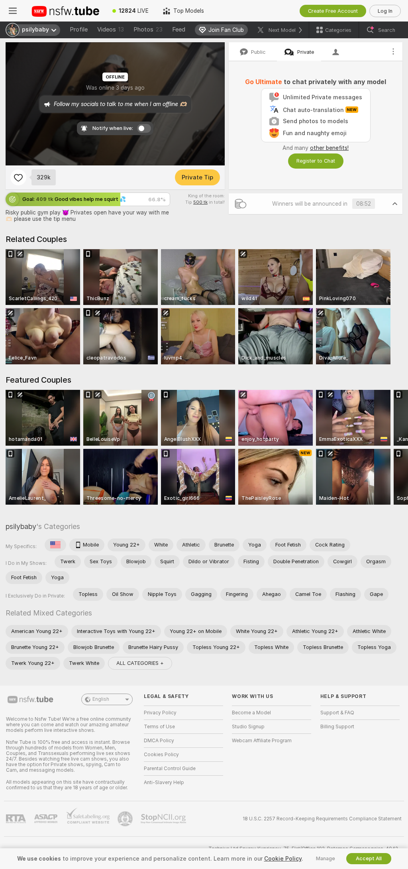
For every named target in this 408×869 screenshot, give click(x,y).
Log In (385, 11)
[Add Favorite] (18, 177)
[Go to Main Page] (65, 11)
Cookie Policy (283, 858)
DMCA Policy (159, 740)
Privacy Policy (160, 713)
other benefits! (329, 148)
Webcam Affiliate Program (262, 740)
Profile (79, 29)
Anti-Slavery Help (164, 782)
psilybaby (21, 526)
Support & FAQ (337, 713)
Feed (178, 29)
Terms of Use (159, 726)
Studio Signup (248, 726)
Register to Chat (315, 161)
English (100, 699)
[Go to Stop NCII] (164, 819)
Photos (148, 29)
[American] (55, 545)
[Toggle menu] (13, 11)
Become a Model (251, 713)
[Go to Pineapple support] (126, 818)
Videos (110, 29)
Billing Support (337, 726)
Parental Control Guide (170, 768)
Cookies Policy (161, 754)
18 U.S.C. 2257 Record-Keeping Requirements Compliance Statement (322, 819)
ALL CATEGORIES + (140, 663)
